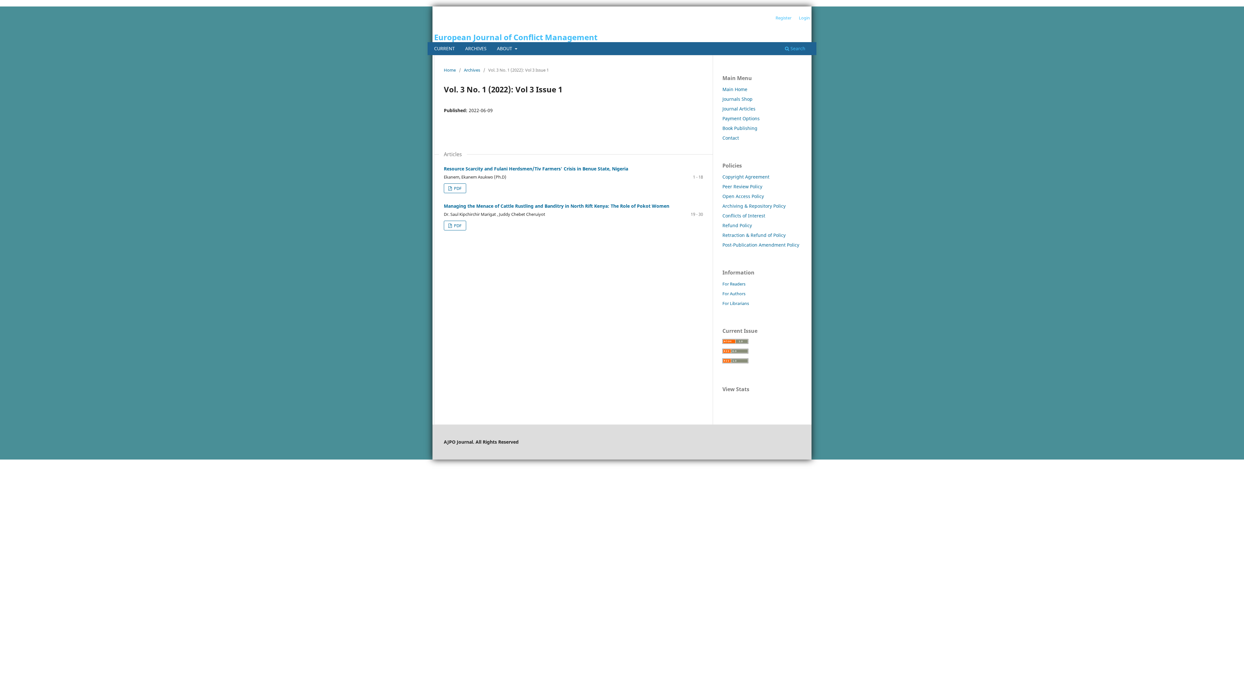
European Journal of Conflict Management (515, 37)
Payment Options (741, 118)
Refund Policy (737, 225)
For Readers (733, 284)
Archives (476, 48)
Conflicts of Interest (743, 216)
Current (444, 48)
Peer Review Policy (742, 186)
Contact (730, 138)
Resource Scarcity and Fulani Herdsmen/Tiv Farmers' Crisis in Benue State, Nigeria (536, 169)
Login (804, 18)
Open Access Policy (743, 196)
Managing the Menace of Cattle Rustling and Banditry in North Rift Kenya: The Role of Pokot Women (556, 206)
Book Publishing (739, 128)
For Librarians (735, 303)
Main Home (734, 89)
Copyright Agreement (745, 177)
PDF (457, 188)
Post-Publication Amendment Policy (760, 245)
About (505, 48)
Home (450, 70)
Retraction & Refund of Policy (754, 235)
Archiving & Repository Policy (754, 206)
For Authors (733, 294)
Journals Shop (737, 99)
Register (783, 18)
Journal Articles (738, 109)
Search (797, 48)
